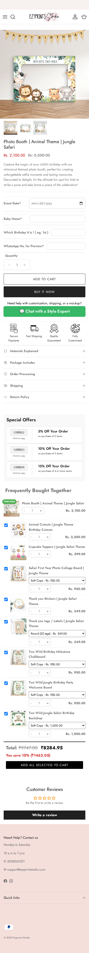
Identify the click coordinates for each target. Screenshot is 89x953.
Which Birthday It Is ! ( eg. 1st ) (26, 232)
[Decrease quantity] (8, 265)
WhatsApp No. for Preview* (24, 246)
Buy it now (44, 292)
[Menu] (5, 17)
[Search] (15, 17)
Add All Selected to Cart (44, 765)
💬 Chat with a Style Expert (44, 311)
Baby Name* (13, 219)
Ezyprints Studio (21, 937)
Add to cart (44, 279)
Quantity (11, 256)
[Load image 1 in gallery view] (44, 74)
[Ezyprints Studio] (44, 17)
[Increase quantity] (26, 265)
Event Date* (12, 203)
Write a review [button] (44, 815)
